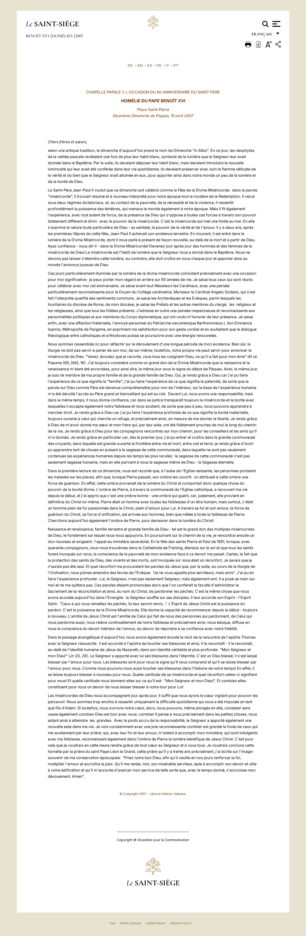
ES (149, 65)
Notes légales (130, 923)
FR (159, 65)
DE (130, 65)
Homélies (63, 35)
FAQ (112, 923)
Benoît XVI (38, 35)
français (262, 35)
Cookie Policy (156, 923)
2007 (79, 35)
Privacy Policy (181, 923)
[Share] (278, 45)
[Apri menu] (275, 24)
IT (167, 65)
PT (176, 65)
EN (140, 65)
